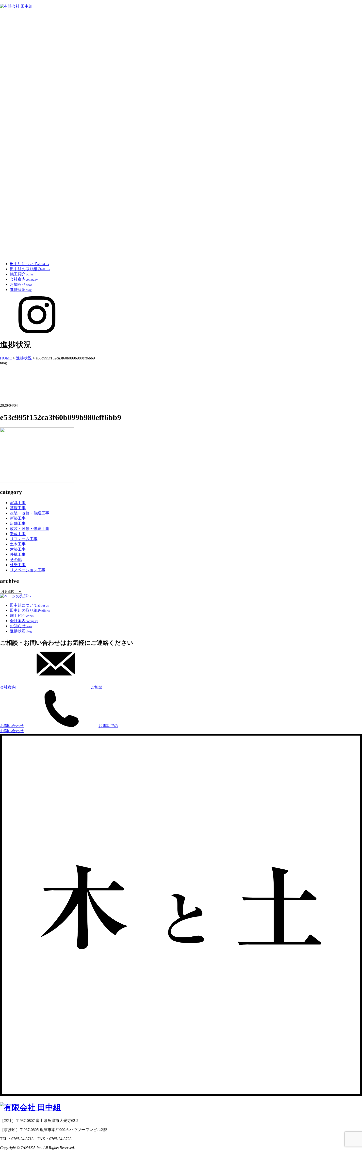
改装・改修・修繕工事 (29, 513)
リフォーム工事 (23, 539)
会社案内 (24, 279)
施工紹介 (21, 274)
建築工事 (18, 549)
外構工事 (18, 554)
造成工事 (18, 534)
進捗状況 (21, 290)
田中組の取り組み (30, 269)
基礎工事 (18, 508)
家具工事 (18, 503)
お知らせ (21, 284)
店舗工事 (18, 523)
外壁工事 (18, 565)
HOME (6, 358)
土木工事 (18, 544)
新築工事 (18, 518)
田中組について (29, 264)
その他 (16, 560)
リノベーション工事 (27, 570)
